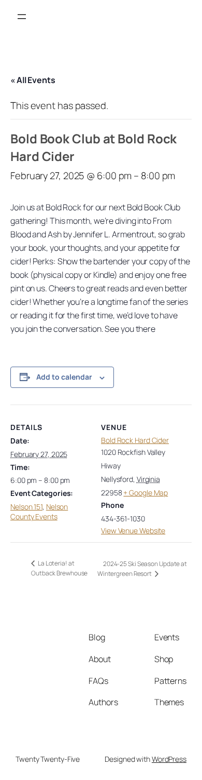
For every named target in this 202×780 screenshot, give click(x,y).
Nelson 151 (26, 507)
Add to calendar (64, 377)
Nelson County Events (39, 512)
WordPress (169, 759)
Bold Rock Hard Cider (135, 440)
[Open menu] (22, 16)
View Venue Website (133, 530)
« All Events (32, 80)
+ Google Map (145, 492)
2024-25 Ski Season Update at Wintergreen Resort (142, 568)
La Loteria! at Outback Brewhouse (59, 568)
